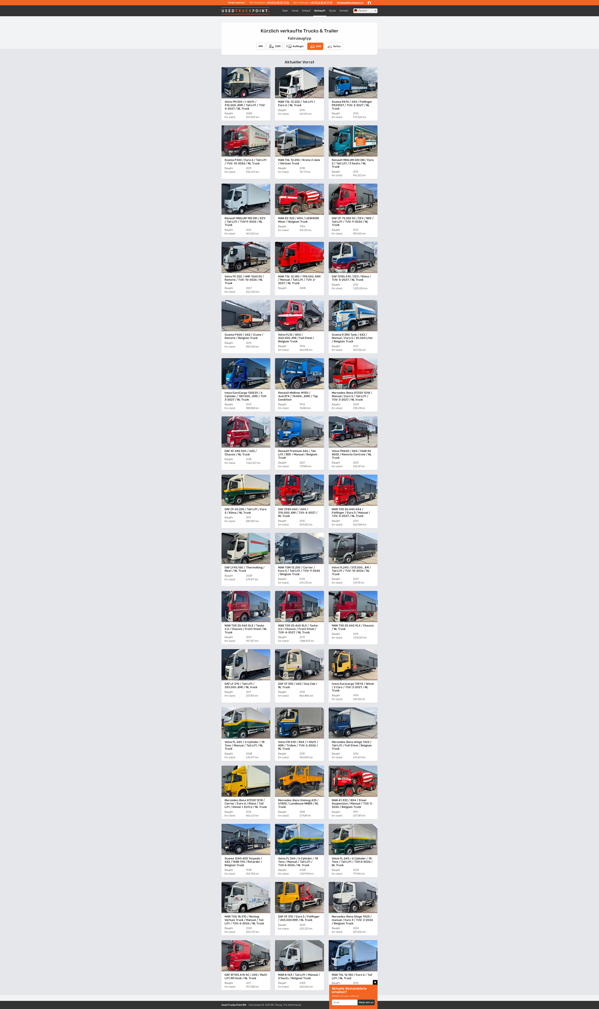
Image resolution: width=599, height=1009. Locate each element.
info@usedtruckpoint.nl (350, 2)
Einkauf (306, 10)
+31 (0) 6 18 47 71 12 (278, 2)
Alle (260, 46)
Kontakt (344, 10)
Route (332, 10)
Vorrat (295, 10)
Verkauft (319, 10)
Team (285, 10)
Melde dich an (366, 1002)
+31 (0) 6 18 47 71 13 (321, 2)
